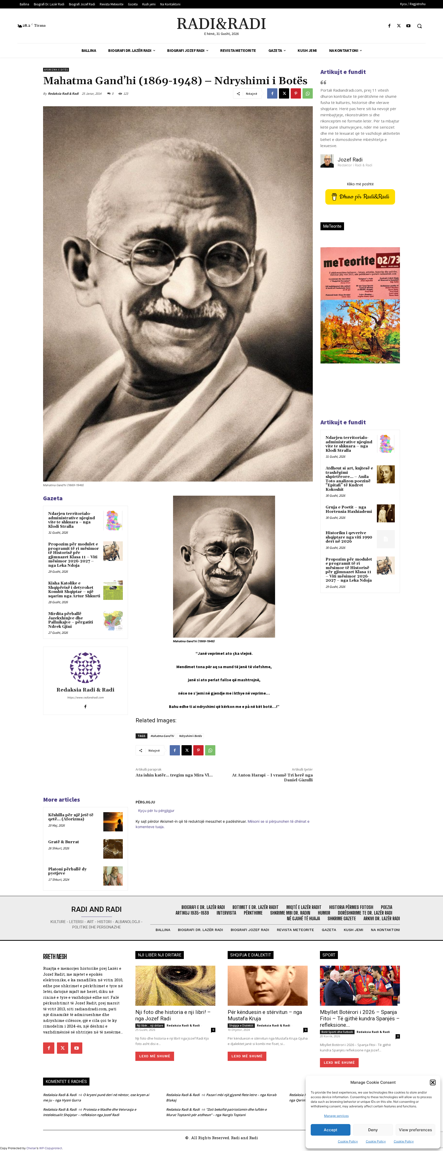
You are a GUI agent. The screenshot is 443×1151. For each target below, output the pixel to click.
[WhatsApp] (308, 93)
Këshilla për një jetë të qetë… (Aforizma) (70, 817)
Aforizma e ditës (56, 69)
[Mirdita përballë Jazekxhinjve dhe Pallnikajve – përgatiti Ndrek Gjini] (113, 620)
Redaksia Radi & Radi (63, 93)
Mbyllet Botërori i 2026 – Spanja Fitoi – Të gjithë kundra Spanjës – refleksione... (360, 1018)
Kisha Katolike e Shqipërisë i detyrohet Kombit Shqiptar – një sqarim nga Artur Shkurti (74, 590)
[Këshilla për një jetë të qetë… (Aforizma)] (113, 822)
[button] (432, 1082)
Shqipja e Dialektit (241, 1025)
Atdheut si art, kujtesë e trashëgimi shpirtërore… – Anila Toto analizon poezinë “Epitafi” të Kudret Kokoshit (349, 479)
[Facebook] (389, 26)
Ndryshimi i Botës (190, 736)
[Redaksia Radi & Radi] (85, 667)
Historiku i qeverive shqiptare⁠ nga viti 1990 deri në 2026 (349, 537)
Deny (373, 1129)
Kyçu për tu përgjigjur (156, 810)
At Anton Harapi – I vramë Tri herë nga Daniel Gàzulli (272, 778)
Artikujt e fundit (343, 72)
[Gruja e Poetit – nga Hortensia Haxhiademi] (386, 513)
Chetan (31, 1148)
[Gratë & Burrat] (113, 849)
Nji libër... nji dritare (150, 1025)
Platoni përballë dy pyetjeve (67, 871)
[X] (399, 26)
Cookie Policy (348, 1141)
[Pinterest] (296, 93)
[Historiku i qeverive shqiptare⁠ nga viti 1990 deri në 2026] (386, 539)
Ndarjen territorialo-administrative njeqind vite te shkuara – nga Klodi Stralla (71, 520)
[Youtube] (408, 26)
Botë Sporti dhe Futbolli (337, 1032)
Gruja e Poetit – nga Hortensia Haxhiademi (349, 509)
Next (389, 313)
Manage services (336, 1116)
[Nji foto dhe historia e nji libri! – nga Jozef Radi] (175, 986)
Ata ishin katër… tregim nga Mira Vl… (174, 775)
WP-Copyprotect (50, 1148)
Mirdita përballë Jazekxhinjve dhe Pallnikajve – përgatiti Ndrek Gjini (70, 620)
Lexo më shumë (154, 1056)
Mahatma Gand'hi (162, 736)
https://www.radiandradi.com (85, 697)
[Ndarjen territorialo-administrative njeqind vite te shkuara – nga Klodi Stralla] (113, 520)
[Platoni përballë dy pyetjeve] (113, 876)
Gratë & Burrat (63, 842)
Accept (330, 1129)
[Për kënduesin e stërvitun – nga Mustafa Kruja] (268, 986)
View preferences (415, 1129)
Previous (328, 313)
